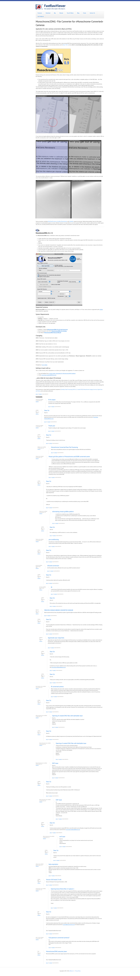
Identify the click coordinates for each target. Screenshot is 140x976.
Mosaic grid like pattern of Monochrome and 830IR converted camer (69, 457)
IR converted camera (57, 687)
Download (48, 13)
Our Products (41, 16)
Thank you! (51, 426)
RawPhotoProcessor (52, 221)
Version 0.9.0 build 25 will (53, 880)
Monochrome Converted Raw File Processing (64, 447)
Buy (55, 13)
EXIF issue (55, 763)
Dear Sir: (46, 410)
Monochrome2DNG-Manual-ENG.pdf (52, 332)
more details (44, 364)
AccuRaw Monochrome (62, 221)
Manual (61, 13)
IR (51, 587)
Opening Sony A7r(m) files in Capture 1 (62, 889)
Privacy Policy (77, 970)
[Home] (40, 7)
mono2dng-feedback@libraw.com (48, 375)
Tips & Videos (70, 13)
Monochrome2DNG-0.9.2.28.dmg (59, 331)
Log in (37, 394)
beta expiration (53, 864)
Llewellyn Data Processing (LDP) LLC (69, 389)
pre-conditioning (54, 539)
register (40, 394)
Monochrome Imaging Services (90, 389)
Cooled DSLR (80, 389)
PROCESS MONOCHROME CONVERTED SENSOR (58, 610)
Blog (78, 13)
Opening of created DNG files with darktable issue (67, 716)
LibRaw (101, 309)
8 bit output (51, 400)
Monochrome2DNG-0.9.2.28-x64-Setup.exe (58, 329)
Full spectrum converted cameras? (59, 938)
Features (40, 13)
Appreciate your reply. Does (56, 638)
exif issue (62, 837)
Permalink (37, 401)
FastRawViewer (54, 6)
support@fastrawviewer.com (69, 924)
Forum (84, 13)
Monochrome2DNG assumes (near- (56, 951)
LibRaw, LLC (71, 970)
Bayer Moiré (65, 44)
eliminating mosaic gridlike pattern (63, 512)
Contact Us (92, 13)
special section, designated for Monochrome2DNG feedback (62, 373)
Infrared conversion (53, 566)
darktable (71, 221)
